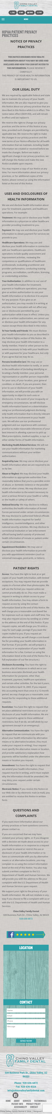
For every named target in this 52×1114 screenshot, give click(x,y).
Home (8, 1101)
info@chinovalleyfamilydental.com (26, 1090)
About (17, 1101)
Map (21, 12)
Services (27, 1101)
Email (31, 12)
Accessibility (20, 1107)
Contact (34, 1107)
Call (13, 12)
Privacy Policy (33, 1104)
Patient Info (17, 1104)
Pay (40, 12)
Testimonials (40, 1101)
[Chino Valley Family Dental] (26, 5)
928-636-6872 (26, 918)
